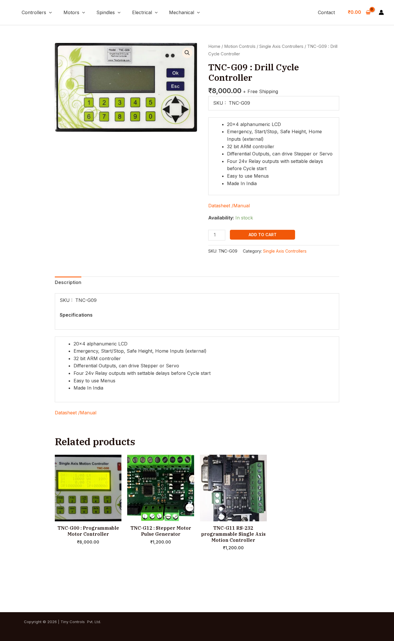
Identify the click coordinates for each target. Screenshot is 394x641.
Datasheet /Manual (229, 205)
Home (214, 46)
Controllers (34, 12)
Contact (326, 12)
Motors (71, 12)
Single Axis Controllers (281, 46)
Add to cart (263, 234)
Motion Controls (240, 46)
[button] (49, 12)
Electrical (142, 12)
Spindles (105, 12)
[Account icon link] (381, 12)
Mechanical (181, 12)
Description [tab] (68, 282)
